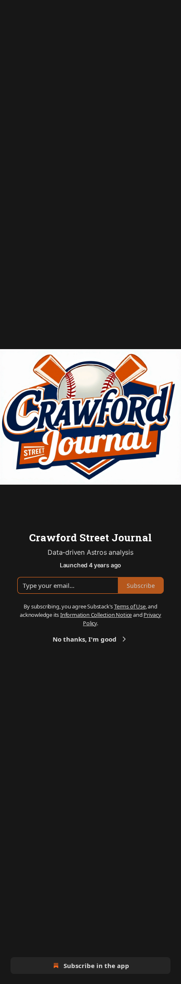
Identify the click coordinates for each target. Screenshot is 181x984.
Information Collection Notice (96, 615)
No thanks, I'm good (85, 639)
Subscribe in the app (96, 965)
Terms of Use (130, 606)
